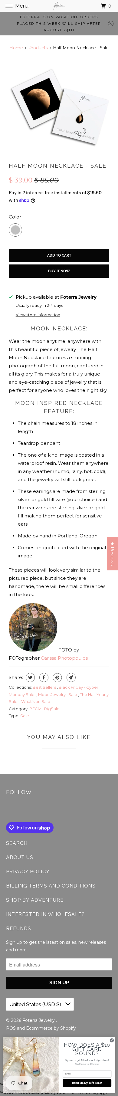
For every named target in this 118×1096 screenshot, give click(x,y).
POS (11, 1028)
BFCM (35, 708)
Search (17, 843)
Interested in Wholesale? (45, 914)
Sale (73, 694)
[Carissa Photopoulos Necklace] (59, 106)
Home (16, 48)
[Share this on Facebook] (43, 677)
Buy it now (59, 271)
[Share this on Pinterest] (56, 677)
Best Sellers (45, 687)
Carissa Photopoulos (64, 658)
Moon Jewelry (52, 694)
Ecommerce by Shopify (51, 1028)
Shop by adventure (35, 900)
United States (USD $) (35, 1004)
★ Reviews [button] (112, 554)
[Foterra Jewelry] (59, 6)
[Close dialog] (112, 1040)
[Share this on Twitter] (29, 677)
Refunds (18, 928)
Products (38, 48)
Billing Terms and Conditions (51, 886)
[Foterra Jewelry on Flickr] (7, 809)
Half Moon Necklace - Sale (58, 165)
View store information (38, 315)
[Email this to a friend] (70, 677)
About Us (19, 857)
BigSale (52, 708)
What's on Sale (35, 701)
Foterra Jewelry (39, 1020)
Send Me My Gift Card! (87, 1083)
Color (15, 217)
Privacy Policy (28, 872)
